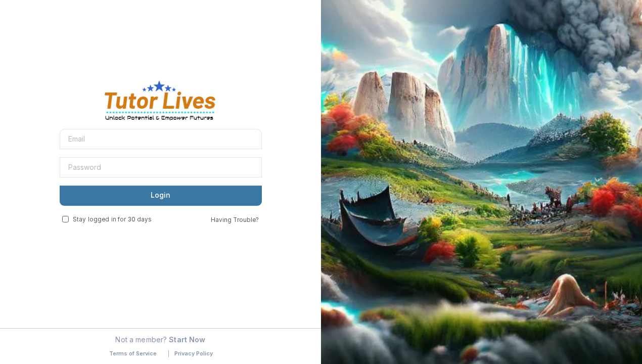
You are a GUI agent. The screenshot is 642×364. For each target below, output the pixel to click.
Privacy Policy (193, 353)
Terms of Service (133, 353)
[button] (360, 191)
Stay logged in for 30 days (112, 219)
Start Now (187, 339)
